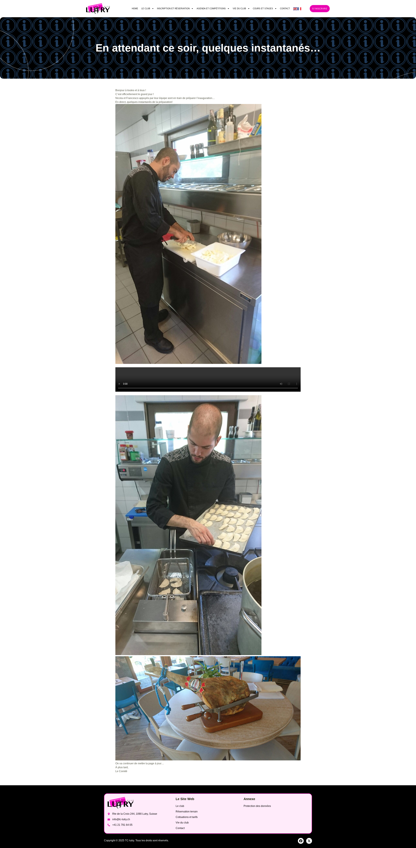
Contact (285, 8)
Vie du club (239, 8)
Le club (145, 8)
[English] (295, 8)
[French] (299, 8)
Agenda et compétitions (211, 8)
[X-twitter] (309, 841)
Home (135, 8)
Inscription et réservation (173, 8)
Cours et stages (263, 8)
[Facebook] (301, 841)
